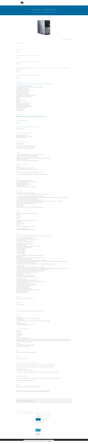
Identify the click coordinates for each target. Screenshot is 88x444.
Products (60, 2)
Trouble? (37, 423)
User (36, 413)
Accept (50, 441)
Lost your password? (39, 422)
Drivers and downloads (67, 39)
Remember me (44, 419)
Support (64, 2)
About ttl (69, 2)
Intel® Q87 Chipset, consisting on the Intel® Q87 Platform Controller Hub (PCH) (31, 116)
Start (56, 2)
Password (37, 416)
